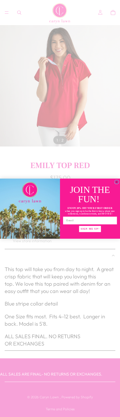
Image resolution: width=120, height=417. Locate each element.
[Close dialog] (117, 182)
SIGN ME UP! (90, 228)
